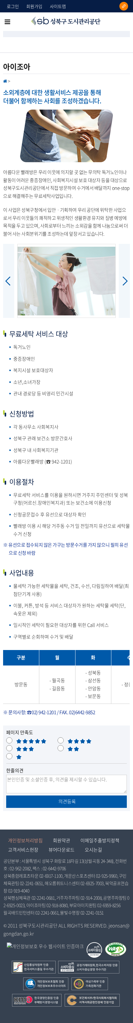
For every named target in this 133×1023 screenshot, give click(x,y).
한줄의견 (15, 770)
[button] (66, 281)
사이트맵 (58, 6)
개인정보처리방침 (25, 840)
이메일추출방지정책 (99, 840)
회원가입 (34, 6)
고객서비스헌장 (23, 849)
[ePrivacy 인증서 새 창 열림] (45, 946)
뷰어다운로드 (62, 849)
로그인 (13, 6)
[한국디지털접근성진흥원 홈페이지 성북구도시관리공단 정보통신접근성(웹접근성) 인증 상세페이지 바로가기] (116, 946)
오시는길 (93, 849)
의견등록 (67, 801)
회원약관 (61, 840)
